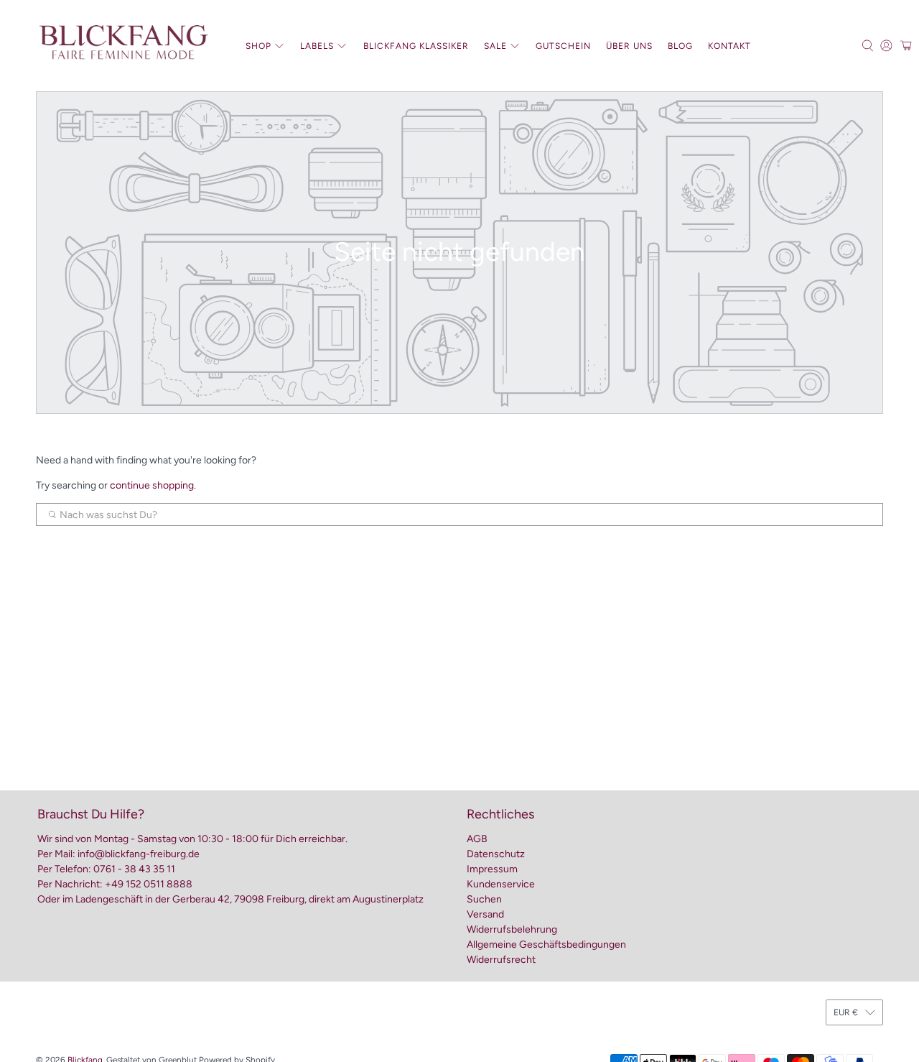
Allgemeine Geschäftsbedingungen (546, 944)
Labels (317, 46)
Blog (680, 46)
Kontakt (729, 46)
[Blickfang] (122, 46)
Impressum (492, 869)
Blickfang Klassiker (416, 46)
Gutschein (563, 46)
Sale (495, 46)
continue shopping (152, 485)
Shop (258, 46)
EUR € (846, 1012)
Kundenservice (501, 884)
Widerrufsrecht (501, 960)
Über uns (629, 46)
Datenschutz (496, 854)
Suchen (484, 899)
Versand (485, 914)
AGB (477, 839)
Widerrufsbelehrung (512, 929)
